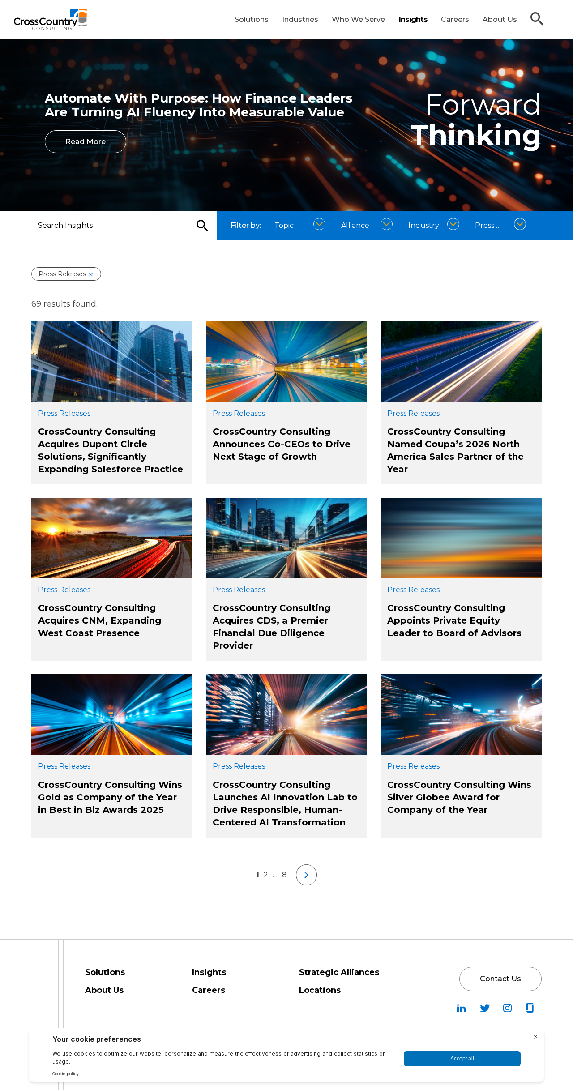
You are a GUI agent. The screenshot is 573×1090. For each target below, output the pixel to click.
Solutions (252, 19)
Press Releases (62, 274)
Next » (306, 874)
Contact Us (500, 979)
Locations (320, 990)
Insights (413, 19)
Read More (85, 141)
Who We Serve (358, 19)
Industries (300, 19)
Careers (455, 19)
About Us (500, 19)
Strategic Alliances (339, 972)
